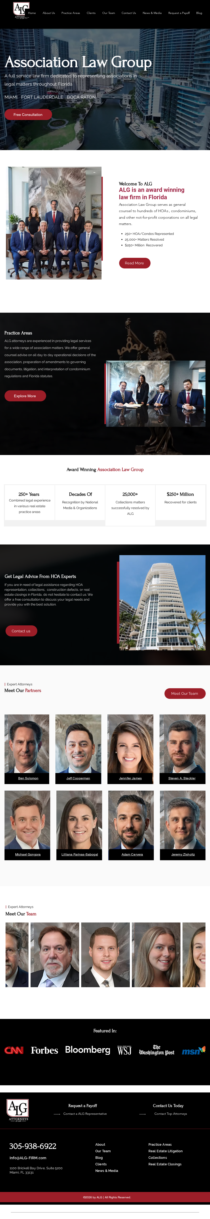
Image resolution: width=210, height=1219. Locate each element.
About (100, 1145)
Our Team (103, 1151)
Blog (99, 1158)
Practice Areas (160, 1145)
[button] (108, 13)
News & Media (106, 1171)
